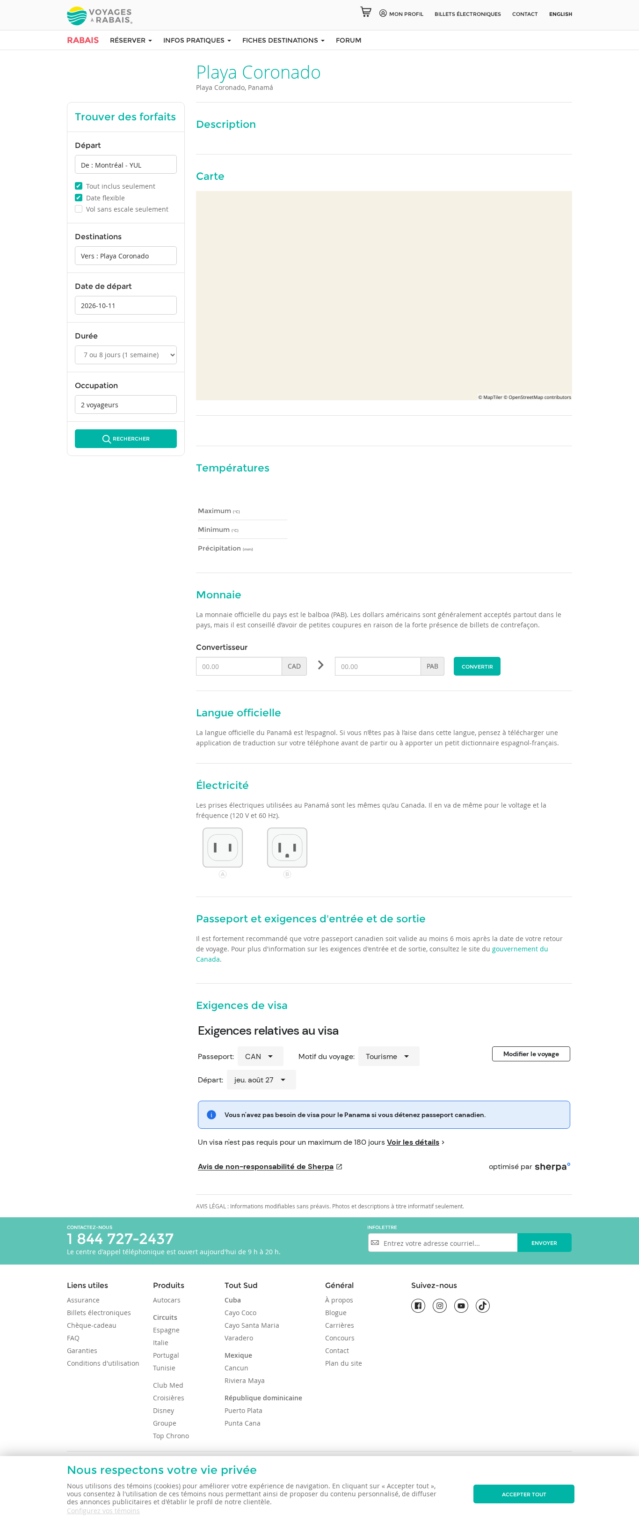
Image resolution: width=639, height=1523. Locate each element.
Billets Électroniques (468, 14)
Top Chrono (171, 1435)
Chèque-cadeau (91, 1325)
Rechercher (131, 438)
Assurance (83, 1299)
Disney (163, 1410)
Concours (340, 1337)
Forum (349, 40)
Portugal (166, 1355)
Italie (160, 1342)
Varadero (239, 1337)
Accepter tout (524, 1494)
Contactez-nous (89, 1227)
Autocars (167, 1299)
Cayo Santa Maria (252, 1325)
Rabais (83, 40)
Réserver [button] (128, 40)
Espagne (166, 1329)
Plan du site (343, 1363)
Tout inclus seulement (115, 186)
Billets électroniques (99, 1312)
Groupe (164, 1423)
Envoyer (544, 1243)
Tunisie (164, 1367)
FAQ (73, 1337)
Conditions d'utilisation (103, 1363)
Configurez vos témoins (103, 1510)
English (560, 14)
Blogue (336, 1312)
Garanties (82, 1350)
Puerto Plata (243, 1410)
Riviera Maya (245, 1380)
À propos (339, 1299)
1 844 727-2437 (120, 1238)
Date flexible (100, 197)
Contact (525, 14)
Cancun (236, 1367)
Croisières (168, 1397)
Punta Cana (243, 1423)
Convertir (477, 666)
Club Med (168, 1385)
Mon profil (406, 14)
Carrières (339, 1325)
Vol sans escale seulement (122, 209)
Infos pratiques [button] (194, 40)
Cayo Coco (240, 1312)
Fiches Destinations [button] (281, 40)
